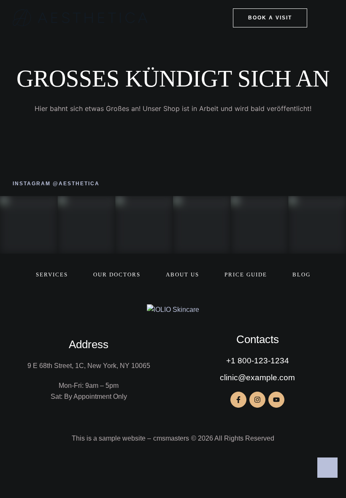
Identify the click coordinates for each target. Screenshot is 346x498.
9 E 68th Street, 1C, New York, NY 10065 (88, 365)
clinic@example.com (257, 377)
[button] (270, 17)
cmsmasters (171, 438)
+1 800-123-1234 (257, 360)
